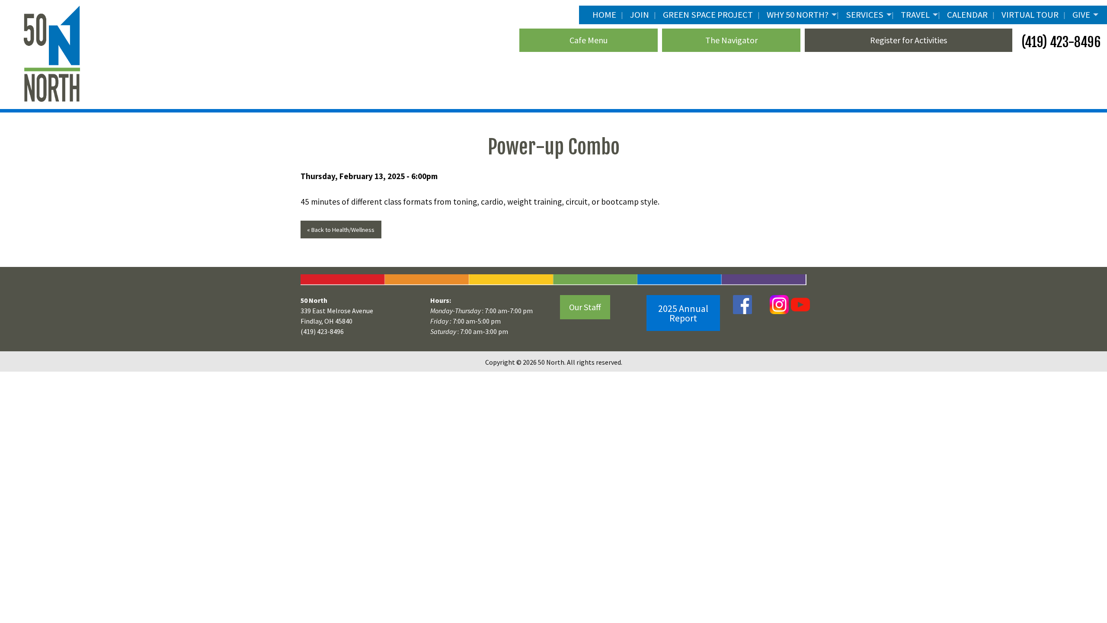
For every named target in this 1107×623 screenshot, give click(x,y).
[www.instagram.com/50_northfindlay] (779, 304)
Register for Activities (908, 40)
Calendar (967, 14)
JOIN (639, 14)
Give (1081, 14)
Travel (915, 14)
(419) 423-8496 (1060, 42)
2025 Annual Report (683, 313)
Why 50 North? (798, 14)
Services (864, 14)
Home (604, 14)
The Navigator (731, 40)
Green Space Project (708, 14)
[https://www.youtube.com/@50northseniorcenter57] (799, 304)
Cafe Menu (588, 40)
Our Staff (585, 307)
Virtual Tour (1030, 14)
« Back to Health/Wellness (340, 230)
